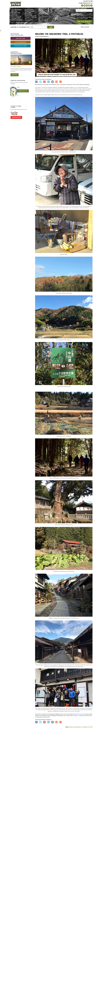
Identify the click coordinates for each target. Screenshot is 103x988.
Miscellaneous (28, 14)
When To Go (27, 18)
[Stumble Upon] (56, 81)
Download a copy (23, 90)
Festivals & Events (29, 11)
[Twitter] (40, 81)
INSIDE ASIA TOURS (16, 117)
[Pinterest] (44, 81)
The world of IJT (29, 20)
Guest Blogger (39, 36)
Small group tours (20, 38)
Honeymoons (14, 14)
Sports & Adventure (16, 17)
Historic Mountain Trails (79, 714)
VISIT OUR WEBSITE (84, 21)
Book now (14, 74)
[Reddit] (60, 81)
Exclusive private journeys (20, 45)
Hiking (74, 727)
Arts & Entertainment (16, 9)
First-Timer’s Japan (15, 12)
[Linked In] (48, 81)
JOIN (50, 27)
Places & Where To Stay (30, 15)
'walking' (71, 727)
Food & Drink (28, 12)
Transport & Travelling (30, 17)
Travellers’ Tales (15, 18)
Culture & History (29, 9)
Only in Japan (14, 15)
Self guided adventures (20, 42)
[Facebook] (36, 81)
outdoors (90, 727)
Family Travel (14, 11)
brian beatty (79, 727)
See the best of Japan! (16, 66)
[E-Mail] (52, 81)
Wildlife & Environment (16, 20)
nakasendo (85, 727)
